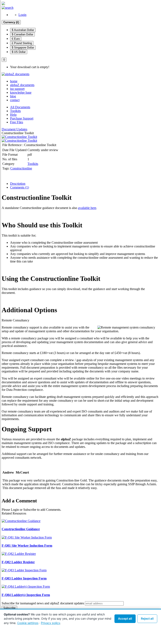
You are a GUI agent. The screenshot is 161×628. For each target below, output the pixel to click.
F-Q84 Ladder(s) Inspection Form (26, 595)
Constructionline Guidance (21, 529)
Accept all (125, 618)
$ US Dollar (19, 52)
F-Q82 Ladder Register (18, 562)
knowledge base (20, 92)
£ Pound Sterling (22, 43)
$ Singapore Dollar (23, 47)
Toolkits (15, 111)
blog (13, 96)
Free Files (16, 122)
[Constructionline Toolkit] (19, 137)
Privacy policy (50, 623)
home (13, 81)
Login (22, 15)
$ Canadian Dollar (22, 34)
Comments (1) (19, 187)
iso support (17, 88)
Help (13, 114)
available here (87, 208)
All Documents (20, 107)
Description (17, 183)
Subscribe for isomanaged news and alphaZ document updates (43, 603)
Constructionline (21, 168)
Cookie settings (27, 623)
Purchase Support (21, 118)
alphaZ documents (22, 85)
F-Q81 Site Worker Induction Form (27, 545)
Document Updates (14, 129)
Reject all (147, 618)
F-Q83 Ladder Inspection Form (24, 578)
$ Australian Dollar (23, 30)
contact (14, 100)
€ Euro (16, 38)
